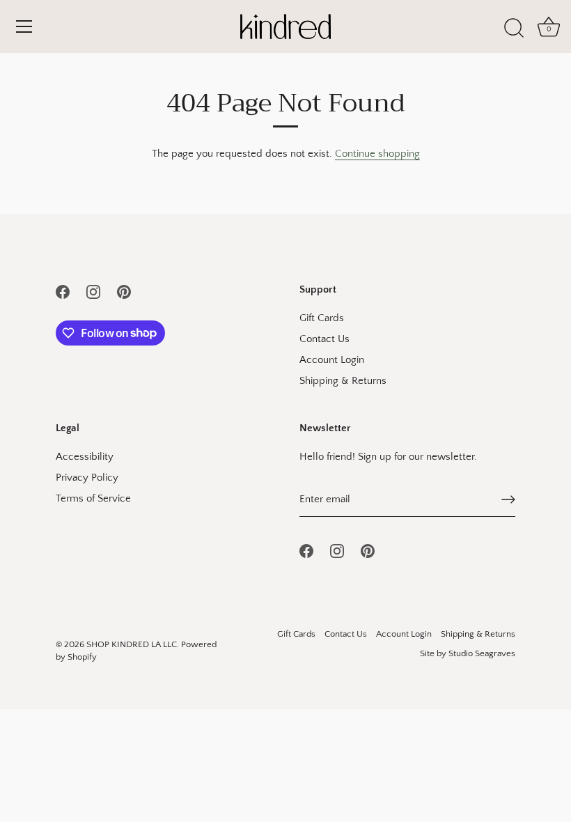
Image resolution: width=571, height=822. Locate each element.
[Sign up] (508, 499)
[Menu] (24, 26)
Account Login (331, 360)
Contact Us (324, 339)
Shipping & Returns (342, 381)
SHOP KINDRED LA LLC (131, 644)
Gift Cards (321, 318)
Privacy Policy (87, 477)
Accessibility (85, 457)
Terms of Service (93, 498)
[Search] (514, 28)
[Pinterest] (124, 291)
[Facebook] (63, 291)
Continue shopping (377, 154)
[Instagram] (93, 291)
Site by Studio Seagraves (467, 653)
